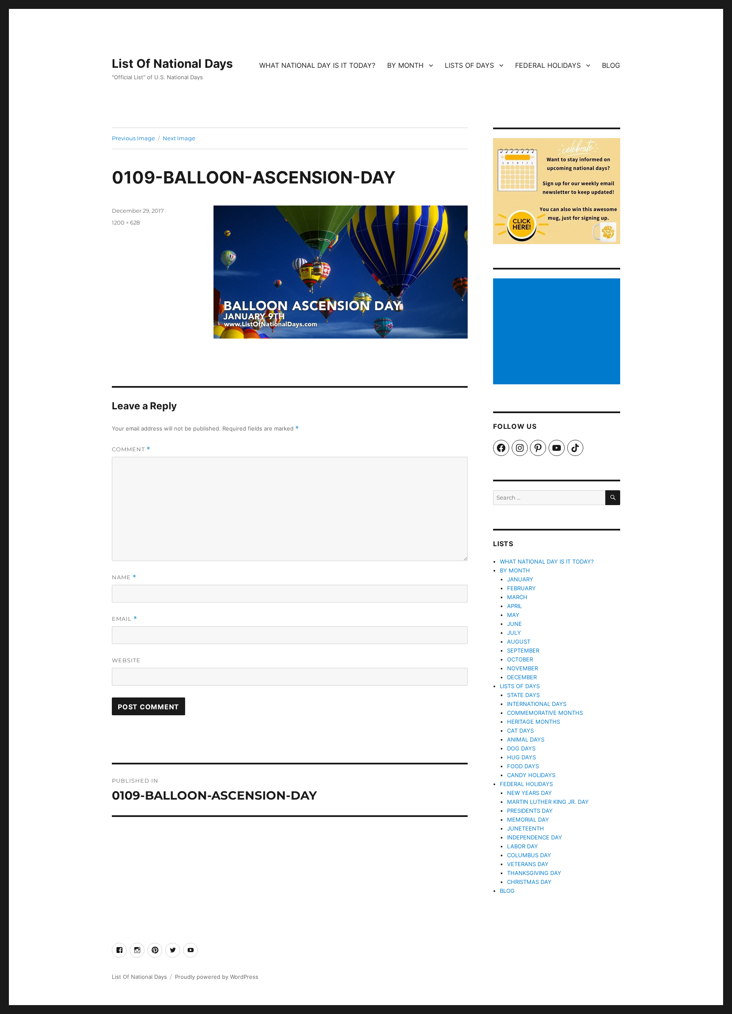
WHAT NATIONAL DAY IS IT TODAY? (317, 65)
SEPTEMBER (523, 650)
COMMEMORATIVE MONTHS (545, 712)
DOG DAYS (521, 748)
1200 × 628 (126, 222)
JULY (514, 632)
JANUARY (520, 579)
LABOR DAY (522, 846)
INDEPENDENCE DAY (534, 837)
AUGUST (518, 641)
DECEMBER (522, 677)
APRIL (514, 606)
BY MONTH (405, 65)
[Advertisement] (557, 332)
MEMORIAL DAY (528, 819)
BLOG (611, 65)
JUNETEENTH (525, 828)
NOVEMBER (522, 668)
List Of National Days (172, 63)
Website (126, 660)
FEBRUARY (521, 588)
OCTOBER (520, 659)
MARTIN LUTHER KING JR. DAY (548, 801)
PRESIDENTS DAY (530, 810)
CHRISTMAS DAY (529, 881)
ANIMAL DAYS (525, 739)
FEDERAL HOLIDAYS (548, 65)
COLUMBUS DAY (529, 855)
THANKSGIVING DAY (534, 873)
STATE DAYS (523, 695)
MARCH (517, 597)
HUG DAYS (521, 757)
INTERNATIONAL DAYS (536, 703)
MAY (513, 614)
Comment (131, 449)
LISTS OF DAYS (469, 65)
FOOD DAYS (523, 766)
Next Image (179, 138)
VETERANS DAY (528, 864)
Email (124, 618)
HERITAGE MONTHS (533, 721)
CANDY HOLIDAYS (531, 775)
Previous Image (133, 138)
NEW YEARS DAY (529, 792)
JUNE (514, 623)
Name (124, 577)
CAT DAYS (520, 730)
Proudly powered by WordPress (216, 976)
